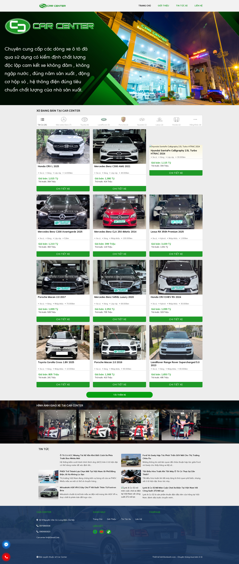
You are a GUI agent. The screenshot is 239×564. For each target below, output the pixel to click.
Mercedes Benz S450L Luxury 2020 (114, 297)
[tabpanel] (119, 58)
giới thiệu (163, 5)
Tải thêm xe (119, 395)
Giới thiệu (111, 519)
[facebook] (96, 532)
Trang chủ (97, 519)
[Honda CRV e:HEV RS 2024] (175, 277)
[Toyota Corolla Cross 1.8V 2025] (63, 342)
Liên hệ (138, 519)
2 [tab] (120, 101)
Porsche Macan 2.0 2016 (108, 362)
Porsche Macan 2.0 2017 (52, 297)
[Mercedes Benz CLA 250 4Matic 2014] (119, 212)
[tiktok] (107, 532)
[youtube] (101, 532)
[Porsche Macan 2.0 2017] (63, 277)
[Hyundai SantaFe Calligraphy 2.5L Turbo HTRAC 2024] (175, 146)
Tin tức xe (126, 519)
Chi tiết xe (63, 188)
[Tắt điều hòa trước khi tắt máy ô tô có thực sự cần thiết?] (131, 476)
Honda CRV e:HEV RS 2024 (166, 297)
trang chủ (144, 5)
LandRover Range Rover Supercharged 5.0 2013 (175, 364)
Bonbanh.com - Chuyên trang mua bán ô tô (182, 557)
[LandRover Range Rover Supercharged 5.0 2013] (175, 342)
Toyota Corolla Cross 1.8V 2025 (56, 362)
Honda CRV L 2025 (48, 166)
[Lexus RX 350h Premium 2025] (175, 212)
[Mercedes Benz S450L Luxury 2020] (119, 277)
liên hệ (198, 5)
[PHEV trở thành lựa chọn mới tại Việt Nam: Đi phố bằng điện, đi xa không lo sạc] (48, 476)
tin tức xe (182, 5)
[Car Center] (52, 5)
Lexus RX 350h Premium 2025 (167, 231)
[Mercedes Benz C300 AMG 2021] (119, 146)
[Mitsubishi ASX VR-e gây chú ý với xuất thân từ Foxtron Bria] (48, 492)
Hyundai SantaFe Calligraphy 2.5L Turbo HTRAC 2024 (174, 152)
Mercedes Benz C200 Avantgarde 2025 (60, 231)
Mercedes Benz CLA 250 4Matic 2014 (115, 231)
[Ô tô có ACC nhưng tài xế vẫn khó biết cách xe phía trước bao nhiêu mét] (48, 460)
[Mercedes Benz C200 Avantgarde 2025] (63, 212)
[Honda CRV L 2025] (63, 146)
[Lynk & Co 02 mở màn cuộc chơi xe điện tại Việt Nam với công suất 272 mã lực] (131, 492)
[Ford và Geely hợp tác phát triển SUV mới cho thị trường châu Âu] (131, 460)
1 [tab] (118, 101)
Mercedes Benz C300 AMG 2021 (112, 166)
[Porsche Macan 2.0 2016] (119, 342)
